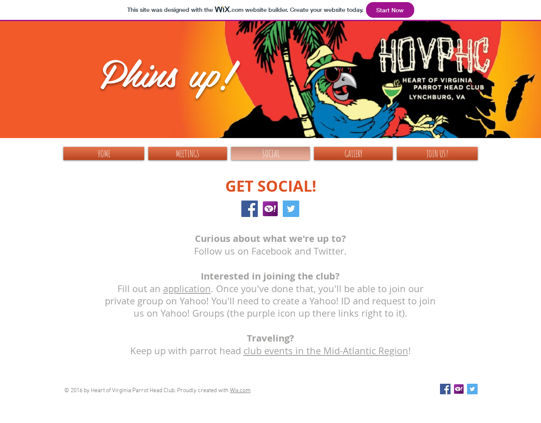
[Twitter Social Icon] (291, 209)
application (187, 288)
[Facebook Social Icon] (249, 209)
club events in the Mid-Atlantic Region (325, 350)
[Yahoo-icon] (270, 209)
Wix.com (240, 390)
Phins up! (166, 72)
